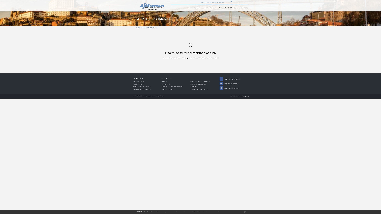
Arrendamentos (209, 8)
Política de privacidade (198, 84)
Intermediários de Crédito (199, 89)
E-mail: (134, 89)
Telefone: (135, 86)
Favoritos (205, 2)
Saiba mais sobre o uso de (209, 212)
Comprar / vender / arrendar (228, 8)
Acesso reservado (218, 2)
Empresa (197, 8)
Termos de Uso (166, 84)
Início (188, 8)
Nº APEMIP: (136, 84)
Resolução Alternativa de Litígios (172, 86)
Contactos (244, 8)
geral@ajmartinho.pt (144, 89)
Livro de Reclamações (169, 89)
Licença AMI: (136, 81)
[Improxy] (245, 96)
